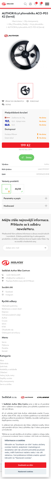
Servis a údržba (5, 384)
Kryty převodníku (36, 24)
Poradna (5, 348)
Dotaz (29, 157)
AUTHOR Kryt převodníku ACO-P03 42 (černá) (26, 27)
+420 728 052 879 (13, 275)
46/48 (18, 188)
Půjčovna (5, 345)
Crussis (4, 321)
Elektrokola (4, 363)
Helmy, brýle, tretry (7, 375)
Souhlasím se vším (25, 465)
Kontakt (5, 351)
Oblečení (3, 372)
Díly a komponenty (31, 21)
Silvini (4, 324)
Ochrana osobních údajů (11, 315)
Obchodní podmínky (10, 306)
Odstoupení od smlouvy (11, 332)
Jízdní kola (3, 366)
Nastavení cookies (25, 472)
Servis (4, 342)
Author (4, 318)
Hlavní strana (17, 21)
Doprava (5, 312)
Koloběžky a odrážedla (8, 369)
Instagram (9, 294)
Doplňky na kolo (6, 378)
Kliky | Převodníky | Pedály (18, 24)
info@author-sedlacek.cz (15, 278)
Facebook (9, 292)
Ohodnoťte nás (7, 329)
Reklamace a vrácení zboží (12, 309)
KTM (4, 326)
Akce (2, 360)
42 (6, 188)
